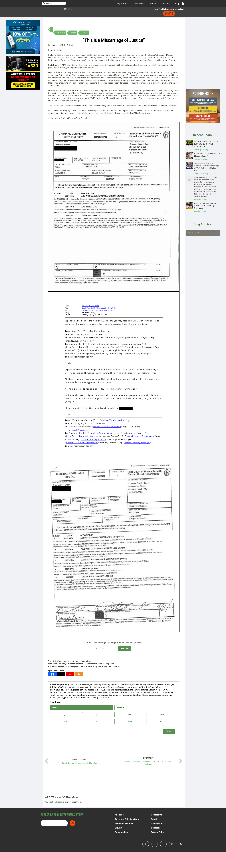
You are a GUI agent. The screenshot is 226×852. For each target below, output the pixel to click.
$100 (162, 715)
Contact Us (156, 815)
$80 (129, 715)
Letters (73, 32)
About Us (165, 3)
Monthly (120, 708)
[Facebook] (52, 674)
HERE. (120, 666)
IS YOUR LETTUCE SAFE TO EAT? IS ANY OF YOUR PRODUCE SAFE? (206, 143)
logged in (60, 802)
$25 (65, 715)
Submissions (157, 823)
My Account (122, 3)
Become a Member (124, 823)
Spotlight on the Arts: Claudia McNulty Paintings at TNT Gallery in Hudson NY (206, 166)
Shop (177, 3)
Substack (155, 828)
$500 (130, 721)
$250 (97, 721)
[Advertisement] (203, 53)
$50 (97, 715)
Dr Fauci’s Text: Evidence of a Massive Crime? (207, 154)
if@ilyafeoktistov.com (142, 113)
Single (55, 708)
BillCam (153, 3)
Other (161, 721)
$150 (65, 721)
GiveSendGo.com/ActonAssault (74, 118)
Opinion (84, 32)
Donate (169, 14)
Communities (138, 3)
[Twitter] (61, 674)
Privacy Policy (158, 832)
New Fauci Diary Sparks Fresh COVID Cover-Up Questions (205, 205)
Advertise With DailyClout (127, 819)
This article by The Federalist (61, 105)
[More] (79, 674)
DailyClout (60, 32)
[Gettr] (70, 674)
